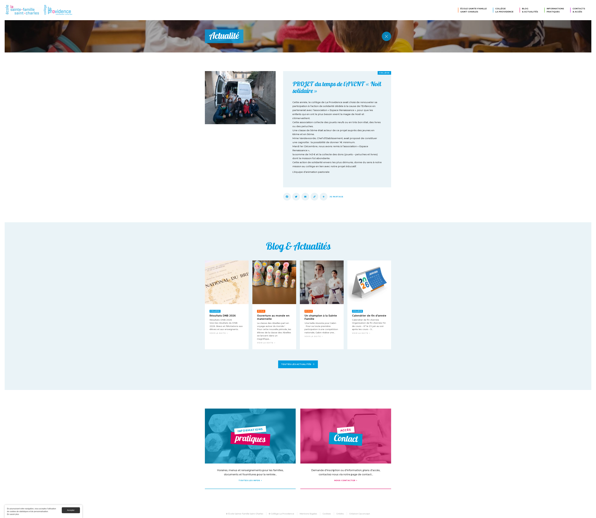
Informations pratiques (555, 10)
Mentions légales (308, 514)
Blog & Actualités (530, 10)
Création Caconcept (359, 514)
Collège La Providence (504, 10)
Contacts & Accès (579, 10)
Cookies (327, 514)
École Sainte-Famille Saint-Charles (473, 10)
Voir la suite (227, 304)
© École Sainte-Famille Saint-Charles (244, 514)
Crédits (340, 514)
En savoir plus (13, 514)
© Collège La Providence (281, 514)
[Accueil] (39, 10)
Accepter (70, 510)
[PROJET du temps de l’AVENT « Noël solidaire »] (240, 97)
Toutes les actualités (296, 364)
